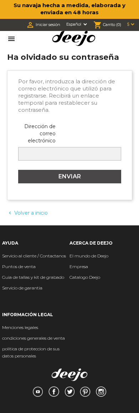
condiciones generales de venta (33, 338)
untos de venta (20, 266)
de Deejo (99, 255)
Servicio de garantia (22, 288)
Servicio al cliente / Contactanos (34, 255)
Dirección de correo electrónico (40, 133)
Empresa (79, 266)
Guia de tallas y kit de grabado (33, 277)
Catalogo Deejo (85, 277)
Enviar (69, 176)
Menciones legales (20, 327)
